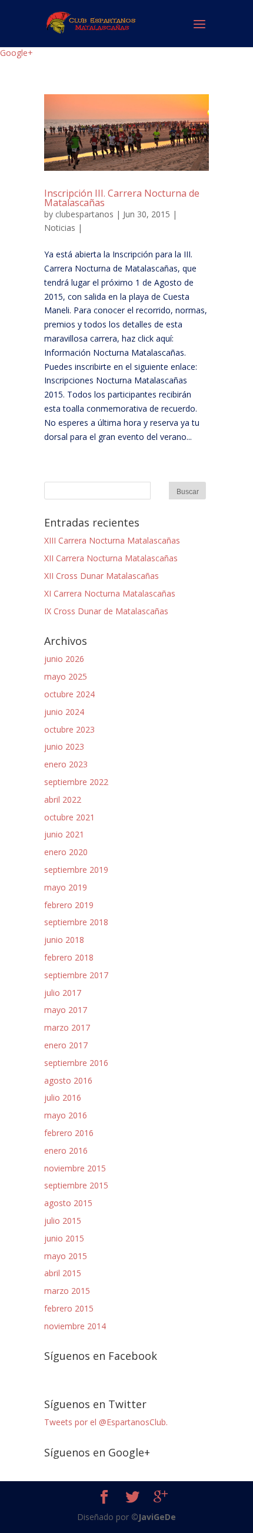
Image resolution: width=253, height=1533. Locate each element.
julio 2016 (62, 1097)
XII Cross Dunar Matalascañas (101, 575)
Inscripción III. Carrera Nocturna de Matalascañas (121, 198)
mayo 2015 (65, 1256)
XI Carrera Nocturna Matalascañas (109, 593)
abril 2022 (62, 799)
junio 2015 (64, 1238)
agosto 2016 (68, 1080)
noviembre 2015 (75, 1168)
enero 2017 (66, 1045)
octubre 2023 (69, 729)
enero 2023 (66, 764)
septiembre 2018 (76, 922)
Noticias (59, 227)
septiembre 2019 (76, 869)
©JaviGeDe (153, 1516)
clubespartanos (84, 214)
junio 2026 (64, 658)
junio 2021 (64, 834)
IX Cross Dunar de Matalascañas (106, 611)
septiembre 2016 (76, 1062)
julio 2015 (62, 1220)
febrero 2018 (69, 957)
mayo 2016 (65, 1115)
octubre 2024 (69, 694)
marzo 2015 (67, 1290)
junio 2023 (64, 746)
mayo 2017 (65, 1009)
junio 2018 (64, 939)
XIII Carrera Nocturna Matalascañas (112, 540)
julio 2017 (62, 992)
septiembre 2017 (76, 975)
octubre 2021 (69, 817)
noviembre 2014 (75, 1326)
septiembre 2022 (76, 781)
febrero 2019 (69, 904)
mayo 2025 (65, 676)
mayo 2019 (65, 887)
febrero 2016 (69, 1132)
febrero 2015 (69, 1308)
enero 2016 (66, 1150)
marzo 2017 (67, 1027)
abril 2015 (62, 1273)
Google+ (16, 52)
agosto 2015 (68, 1202)
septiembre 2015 (76, 1185)
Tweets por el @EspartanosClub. (106, 1422)
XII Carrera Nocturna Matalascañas (111, 558)
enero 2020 (66, 851)
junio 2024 (64, 711)
